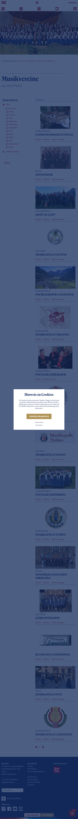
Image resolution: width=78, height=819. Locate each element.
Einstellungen (39, 425)
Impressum (38, 408)
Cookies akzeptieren (39, 416)
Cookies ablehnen (39, 422)
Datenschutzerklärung (47, 406)
